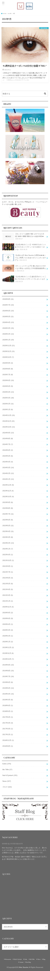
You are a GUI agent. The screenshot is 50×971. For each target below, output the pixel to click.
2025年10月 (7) (8, 357)
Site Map (28, 962)
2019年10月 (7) (8, 659)
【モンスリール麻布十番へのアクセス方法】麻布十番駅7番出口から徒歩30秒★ (29, 236)
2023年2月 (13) (8, 543)
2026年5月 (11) (8, 316)
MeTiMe (32, 959)
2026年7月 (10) (8, 305)
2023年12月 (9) (8, 485)
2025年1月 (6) (7, 409)
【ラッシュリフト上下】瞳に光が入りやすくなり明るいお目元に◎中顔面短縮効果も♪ (30, 268)
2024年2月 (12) (8, 473)
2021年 (9, 13)
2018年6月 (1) (7, 705)
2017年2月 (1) (7, 734)
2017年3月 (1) (7, 729)
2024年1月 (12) (8, 479)
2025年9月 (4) (7, 363)
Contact (21, 962)
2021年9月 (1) (7, 566)
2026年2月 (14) (8, 334)
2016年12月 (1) (8, 740)
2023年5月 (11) (8, 525)
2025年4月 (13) (8, 392)
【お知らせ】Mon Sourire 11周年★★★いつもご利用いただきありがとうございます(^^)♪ (30, 257)
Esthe (6, 764)
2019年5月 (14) (8, 688)
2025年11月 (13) (8, 351)
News (6, 781)
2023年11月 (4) (8, 491)
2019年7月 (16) (8, 676)
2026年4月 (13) (8, 322)
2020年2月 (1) (7, 636)
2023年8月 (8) (7, 508)
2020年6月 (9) (7, 618)
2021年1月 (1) (7, 601)
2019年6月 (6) (7, 682)
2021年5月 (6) (7, 584)
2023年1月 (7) (7, 549)
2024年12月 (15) (8, 415)
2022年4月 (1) (7, 554)
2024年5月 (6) (7, 456)
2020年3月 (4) (7, 630)
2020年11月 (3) (8, 607)
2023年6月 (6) (7, 520)
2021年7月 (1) (7, 572)
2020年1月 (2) (7, 642)
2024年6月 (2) (7, 450)
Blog (44, 959)
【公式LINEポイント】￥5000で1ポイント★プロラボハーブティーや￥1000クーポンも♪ (30, 247)
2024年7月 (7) (7, 444)
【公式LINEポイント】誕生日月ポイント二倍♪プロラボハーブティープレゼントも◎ (30, 279)
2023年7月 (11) (8, 514)
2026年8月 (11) (8, 299)
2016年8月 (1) (7, 746)
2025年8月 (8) (7, 369)
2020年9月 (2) (7, 613)
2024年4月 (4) (7, 462)
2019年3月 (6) (7, 700)
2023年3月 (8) (7, 537)
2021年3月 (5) (7, 595)
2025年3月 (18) (8, 398)
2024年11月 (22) (8, 421)
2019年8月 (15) (8, 671)
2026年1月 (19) (8, 340)
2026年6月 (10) (8, 311)
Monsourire (8, 959)
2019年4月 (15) (8, 694)
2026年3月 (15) (8, 328)
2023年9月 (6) (7, 502)
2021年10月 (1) (8, 560)
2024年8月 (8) (7, 438)
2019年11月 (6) (8, 653)
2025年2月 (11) (8, 404)
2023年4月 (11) (8, 531)
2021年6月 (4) (7, 578)
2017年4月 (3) (7, 723)
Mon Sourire (23, 967)
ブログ (7, 787)
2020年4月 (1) (7, 624)
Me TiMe (7, 769)
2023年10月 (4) (8, 496)
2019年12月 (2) (8, 647)
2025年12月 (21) (8, 345)
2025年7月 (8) (7, 374)
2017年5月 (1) (7, 717)
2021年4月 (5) (7, 589)
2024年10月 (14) (8, 427)
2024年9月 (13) (8, 433)
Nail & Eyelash (9, 775)
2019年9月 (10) (8, 665)
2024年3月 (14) (8, 467)
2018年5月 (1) (7, 711)
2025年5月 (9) (7, 386)
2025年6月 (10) (8, 380)
